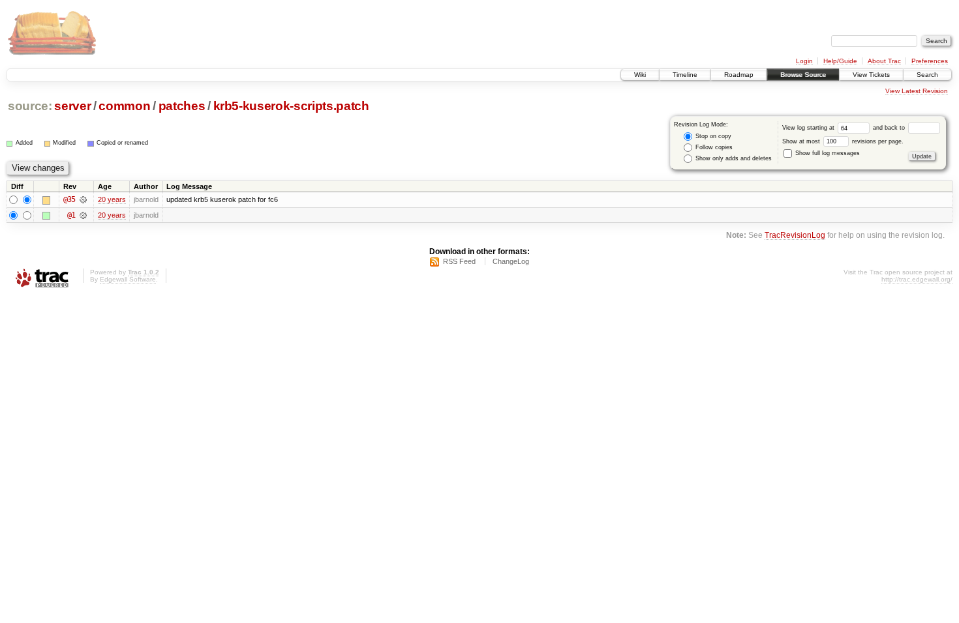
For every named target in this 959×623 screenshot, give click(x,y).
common (124, 106)
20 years (112, 199)
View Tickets (871, 74)
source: (30, 106)
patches (182, 106)
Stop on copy (712, 136)
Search (927, 74)
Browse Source (803, 74)
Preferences (929, 61)
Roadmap (739, 74)
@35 (69, 199)
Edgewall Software (128, 279)
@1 (71, 215)
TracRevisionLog (795, 235)
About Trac (884, 61)
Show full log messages (826, 153)
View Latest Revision (916, 90)
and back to (890, 127)
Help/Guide (840, 61)
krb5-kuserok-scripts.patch (291, 106)
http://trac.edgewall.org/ (916, 279)
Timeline (685, 74)
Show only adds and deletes (732, 158)
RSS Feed (459, 261)
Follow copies (713, 147)
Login (804, 61)
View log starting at (809, 127)
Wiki (640, 74)
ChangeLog (511, 261)
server (72, 106)
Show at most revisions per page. (843, 141)
